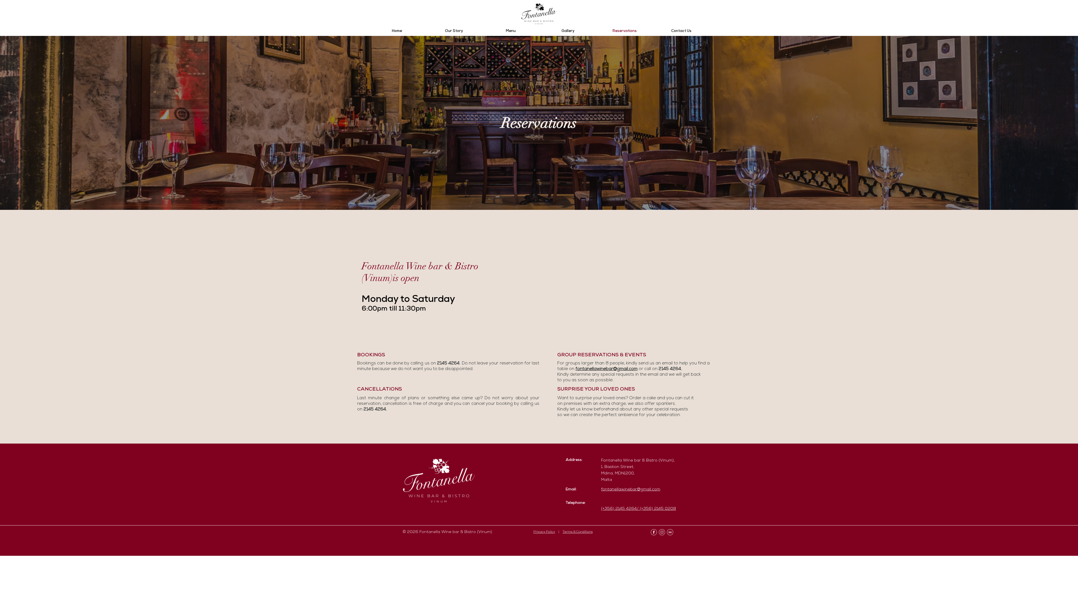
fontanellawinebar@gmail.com (606, 369)
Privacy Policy (544, 532)
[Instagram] (662, 532)
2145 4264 (375, 409)
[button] (510, 31)
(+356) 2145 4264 (619, 509)
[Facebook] (654, 532)
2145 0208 (665, 509)
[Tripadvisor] (670, 532)
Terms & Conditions (578, 532)
